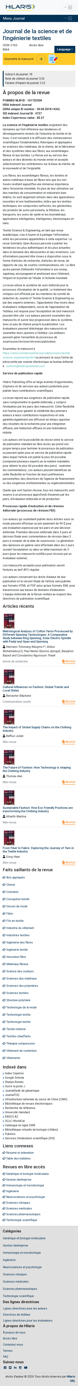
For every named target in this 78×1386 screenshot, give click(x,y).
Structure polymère (18, 1000)
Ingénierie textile (17, 949)
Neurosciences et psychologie (22, 1267)
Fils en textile (15, 920)
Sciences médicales (16, 1281)
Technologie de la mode (21, 1007)
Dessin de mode (16, 906)
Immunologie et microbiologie (22, 1252)
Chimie (10, 884)
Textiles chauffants (18, 1036)
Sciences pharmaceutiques (20, 1289)
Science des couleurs (20, 971)
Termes (8, 1350)
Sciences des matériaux (21, 978)
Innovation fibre (16, 957)
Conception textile (17, 899)
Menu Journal (14, 18)
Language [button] (64, 49)
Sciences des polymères (22, 985)
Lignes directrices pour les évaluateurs (27, 1320)
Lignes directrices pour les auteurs (25, 1308)
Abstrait (70, 661)
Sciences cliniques (15, 1274)
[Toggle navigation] (68, 7)
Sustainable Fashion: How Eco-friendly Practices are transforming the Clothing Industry (38, 809)
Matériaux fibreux (17, 964)
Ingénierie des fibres (19, 942)
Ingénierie (9, 1260)
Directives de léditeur (16, 1314)
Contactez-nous (13, 1344)
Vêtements (13, 1058)
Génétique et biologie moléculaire (24, 1238)
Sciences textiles (17, 993)
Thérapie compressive (20, 1043)
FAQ (5, 1356)
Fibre (9, 913)
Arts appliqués (15, 877)
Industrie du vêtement (20, 928)
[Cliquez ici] (20, 7)
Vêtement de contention (21, 1050)
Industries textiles (18, 935)
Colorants (12, 892)
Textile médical (16, 1029)
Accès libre (10, 1338)
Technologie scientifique (18, 1296)
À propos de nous (14, 1332)
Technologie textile (18, 1014)
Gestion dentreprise (15, 1245)
